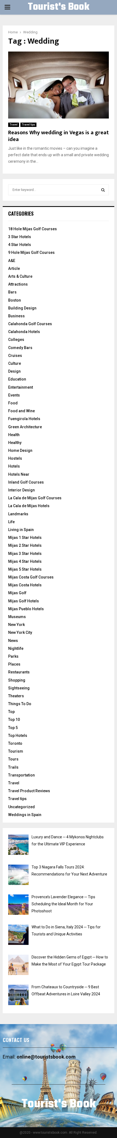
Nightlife (15, 648)
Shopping (16, 680)
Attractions (18, 284)
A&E (11, 260)
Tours (13, 759)
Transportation (21, 775)
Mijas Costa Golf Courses (31, 577)
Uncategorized (21, 807)
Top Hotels (17, 735)
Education (17, 379)
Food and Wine (21, 411)
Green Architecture (25, 427)
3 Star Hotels (19, 237)
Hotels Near (18, 474)
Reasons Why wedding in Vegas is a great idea (58, 136)
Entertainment (20, 387)
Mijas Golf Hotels (23, 601)
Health (14, 435)
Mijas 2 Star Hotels (25, 545)
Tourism (15, 751)
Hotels (14, 466)
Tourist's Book (58, 7)
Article (14, 268)
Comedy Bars (20, 348)
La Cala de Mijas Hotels (29, 506)
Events (14, 395)
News (13, 640)
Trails (13, 767)
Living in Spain (21, 530)
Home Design (20, 450)
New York (16, 624)
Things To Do (19, 704)
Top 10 (14, 719)
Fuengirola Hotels (24, 419)
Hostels (15, 458)
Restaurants (19, 672)
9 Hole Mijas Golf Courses (31, 252)
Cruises (15, 355)
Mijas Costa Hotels (25, 585)
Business (16, 316)
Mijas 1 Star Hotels (25, 537)
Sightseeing (19, 688)
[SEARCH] (103, 189)
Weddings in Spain (24, 815)
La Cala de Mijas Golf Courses (34, 498)
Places (14, 664)
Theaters (16, 696)
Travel (14, 124)
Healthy (14, 442)
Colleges (16, 339)
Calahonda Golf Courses (30, 324)
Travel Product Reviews (29, 791)
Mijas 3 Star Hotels (25, 553)
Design (14, 371)
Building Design (22, 308)
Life (11, 522)
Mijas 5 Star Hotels (25, 569)
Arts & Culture (20, 276)
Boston (14, 300)
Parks (13, 656)
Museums (17, 617)
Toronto (15, 743)
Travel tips (28, 124)
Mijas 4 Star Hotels (25, 561)
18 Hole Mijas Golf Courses (32, 229)
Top (11, 711)
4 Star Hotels (19, 244)
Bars (12, 292)
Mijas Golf (17, 593)
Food (13, 403)
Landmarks (18, 514)
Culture (14, 363)
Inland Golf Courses (26, 482)
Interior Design (21, 490)
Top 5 (13, 727)
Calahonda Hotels (24, 332)
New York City (20, 632)
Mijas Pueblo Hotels (26, 609)
